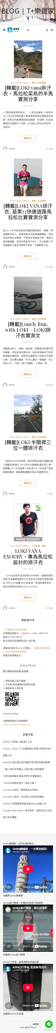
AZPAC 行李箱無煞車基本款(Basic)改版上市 (24, 803)
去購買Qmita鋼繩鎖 (13, 895)
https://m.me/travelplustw (16, 724)
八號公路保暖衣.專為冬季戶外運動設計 (22, 775)
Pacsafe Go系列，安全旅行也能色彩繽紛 (23, 796)
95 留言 (49, 148)
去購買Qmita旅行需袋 (14, 954)
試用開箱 (42, 83)
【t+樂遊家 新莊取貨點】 (15, 629)
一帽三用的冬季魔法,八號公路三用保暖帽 (23, 769)
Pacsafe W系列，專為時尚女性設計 (21, 789)
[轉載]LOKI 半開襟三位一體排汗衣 (28, 445)
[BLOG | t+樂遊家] (13, 30)
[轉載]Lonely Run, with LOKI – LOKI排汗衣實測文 (28, 330)
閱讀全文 (28, 138)
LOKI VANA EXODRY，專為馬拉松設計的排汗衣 (28, 556)
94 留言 (49, 266)
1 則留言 (49, 384)
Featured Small (20, 83)
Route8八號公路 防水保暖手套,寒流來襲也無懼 (26, 762)
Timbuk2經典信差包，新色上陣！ (19, 782)
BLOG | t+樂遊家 (28, 10)
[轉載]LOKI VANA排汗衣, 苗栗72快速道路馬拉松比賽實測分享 (28, 211)
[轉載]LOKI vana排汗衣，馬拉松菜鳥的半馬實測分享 (28, 93)
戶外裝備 (36, 546)
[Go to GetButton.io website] (49, 1030)
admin (12, 148)
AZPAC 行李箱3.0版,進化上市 (17, 741)
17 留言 (49, 493)
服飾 (34, 83)
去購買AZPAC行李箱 (13, 1013)
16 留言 (49, 608)
